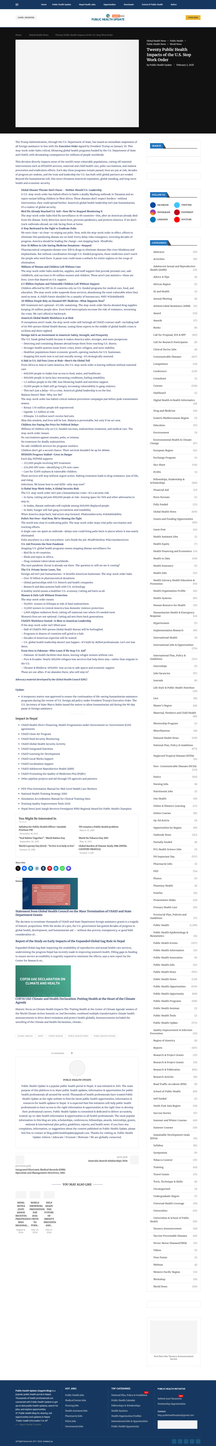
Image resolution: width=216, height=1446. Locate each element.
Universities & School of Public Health (173, 1219)
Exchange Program (175, 457)
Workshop (175, 1279)
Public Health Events (175, 943)
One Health (175, 798)
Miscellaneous (175, 730)
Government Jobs (74, 1426)
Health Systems (175, 598)
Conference (175, 371)
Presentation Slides (175, 900)
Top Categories (120, 1389)
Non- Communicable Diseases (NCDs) (175, 766)
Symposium (175, 1152)
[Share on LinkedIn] (83, 1053)
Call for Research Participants (175, 342)
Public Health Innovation (175, 957)
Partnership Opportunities (172, 1404)
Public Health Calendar (123, 1400)
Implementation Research (175, 630)
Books (175, 327)
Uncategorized (175, 1188)
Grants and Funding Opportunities (175, 519)
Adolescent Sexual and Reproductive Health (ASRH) (173, 268)
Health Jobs (175, 572)
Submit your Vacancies (170, 1398)
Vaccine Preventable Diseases (175, 1235)
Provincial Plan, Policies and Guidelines (173, 916)
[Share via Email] (102, 1053)
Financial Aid (175, 489)
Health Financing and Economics (175, 551)
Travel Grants (175, 1174)
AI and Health (175, 291)
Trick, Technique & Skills (175, 1181)
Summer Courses (175, 1127)
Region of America (175, 1040)
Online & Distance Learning (175, 805)
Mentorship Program (175, 723)
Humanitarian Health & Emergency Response (173, 614)
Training (175, 1167)
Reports (175, 1047)
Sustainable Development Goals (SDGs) (173, 1136)
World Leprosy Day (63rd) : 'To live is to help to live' (46, 846)
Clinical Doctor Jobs (175, 349)
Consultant (175, 378)
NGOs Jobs (70, 1421)
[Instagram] (186, 1441)
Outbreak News (175, 834)
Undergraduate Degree (175, 1196)
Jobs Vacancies (175, 673)
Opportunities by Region (175, 827)
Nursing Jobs (175, 784)
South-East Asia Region (175, 1105)
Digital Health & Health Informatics (175, 400)
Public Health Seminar (175, 1008)
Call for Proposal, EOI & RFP (175, 334)
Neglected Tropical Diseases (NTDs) (175, 756)
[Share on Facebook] (76, 1053)
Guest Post (175, 529)
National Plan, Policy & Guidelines (175, 745)
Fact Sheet (175, 464)
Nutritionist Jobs (175, 791)
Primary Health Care (175, 907)
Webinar (175, 1264)
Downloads (129, 4)
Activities (175, 259)
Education (175, 425)
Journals (175, 680)
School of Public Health (152, 4)
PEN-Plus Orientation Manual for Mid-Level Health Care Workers (59, 788)
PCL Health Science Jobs (175, 849)
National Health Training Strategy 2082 (44, 793)
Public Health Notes (175, 979)
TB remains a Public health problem (98, 826)
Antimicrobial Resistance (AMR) (175, 305)
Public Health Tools (175, 1015)
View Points (175, 1257)
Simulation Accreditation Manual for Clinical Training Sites (55, 798)
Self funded (175, 1098)
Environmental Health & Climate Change (173, 441)
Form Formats (175, 497)
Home (43, 4)
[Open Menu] (16, 4)
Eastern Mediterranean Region (175, 417)
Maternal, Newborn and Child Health (175, 713)
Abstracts (175, 251)
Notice (174, 4)
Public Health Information (175, 950)
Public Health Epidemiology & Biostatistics (173, 934)
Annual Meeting (175, 298)
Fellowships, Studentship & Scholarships (173, 481)
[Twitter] (180, 1441)
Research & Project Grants (175, 1055)
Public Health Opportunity (175, 993)
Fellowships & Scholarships (125, 1405)
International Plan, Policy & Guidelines (173, 657)
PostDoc (175, 892)
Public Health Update (61, 4)
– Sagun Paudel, (25, 1424)
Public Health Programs (175, 1000)
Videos (175, 1250)
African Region (175, 284)
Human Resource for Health (175, 605)
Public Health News (78, 1036)
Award (175, 313)
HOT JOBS (70, 1389)
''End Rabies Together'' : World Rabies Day (42, 838)
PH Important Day (175, 856)
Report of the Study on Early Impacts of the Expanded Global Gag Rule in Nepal (70, 941)
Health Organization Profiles (126, 1416)
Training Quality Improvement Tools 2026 (45, 803)
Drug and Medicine (175, 410)
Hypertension (175, 623)
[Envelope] (198, 1441)
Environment (175, 432)
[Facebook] (174, 1441)
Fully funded (175, 504)
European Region (175, 450)
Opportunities (110, 4)
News (40, 1036)
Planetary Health (175, 885)
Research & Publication (175, 1069)
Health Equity (175, 543)
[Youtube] (192, 1441)
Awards (175, 320)
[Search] (199, 4)
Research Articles (175, 1076)
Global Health (25, 1036)
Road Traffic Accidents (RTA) (175, 1084)
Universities (175, 1210)
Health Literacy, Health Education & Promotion (173, 582)
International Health (175, 637)
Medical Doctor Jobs (75, 1400)
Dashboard (175, 392)
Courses (175, 385)
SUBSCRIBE (193, 17)
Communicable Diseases (175, 356)
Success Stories (175, 1113)
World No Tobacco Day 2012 (93, 838)
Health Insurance (175, 565)
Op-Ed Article (175, 820)
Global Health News (38, 35)
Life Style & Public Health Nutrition (175, 688)
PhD (175, 871)
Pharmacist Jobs (175, 863)
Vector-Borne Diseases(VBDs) (175, 1243)
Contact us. (48, 1441)
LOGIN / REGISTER (26, 17)
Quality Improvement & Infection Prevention (173, 1032)
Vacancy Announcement (175, 1228)
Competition (175, 363)
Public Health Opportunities (175, 986)
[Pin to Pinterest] (80, 1053)
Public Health (56, 1036)
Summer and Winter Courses (175, 1120)
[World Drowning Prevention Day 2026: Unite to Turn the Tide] (35, 1194)
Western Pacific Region (175, 1271)
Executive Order (68, 146)
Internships (175, 666)
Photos (175, 878)
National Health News (175, 737)
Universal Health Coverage (175, 1203)
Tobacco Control (175, 1159)
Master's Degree (175, 705)
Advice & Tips (175, 276)
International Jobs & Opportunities (175, 645)
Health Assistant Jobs (175, 536)
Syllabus (175, 1145)
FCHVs (175, 472)
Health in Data (175, 558)
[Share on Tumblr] (86, 1053)
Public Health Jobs (175, 964)
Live (175, 698)
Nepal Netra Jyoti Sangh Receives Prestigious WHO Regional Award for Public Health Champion (76, 808)
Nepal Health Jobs (87, 4)
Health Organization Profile (175, 590)
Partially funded (175, 842)
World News (175, 1286)
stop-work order (25, 150)
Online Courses (175, 813)
